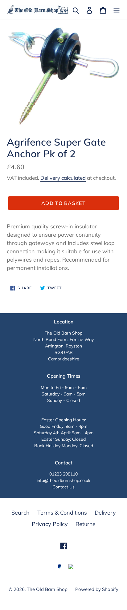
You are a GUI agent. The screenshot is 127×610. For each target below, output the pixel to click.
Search (20, 512)
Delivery (105, 512)
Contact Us (63, 487)
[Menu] (116, 9)
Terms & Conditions (62, 512)
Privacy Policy (50, 524)
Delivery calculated (63, 178)
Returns (86, 524)
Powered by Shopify (96, 589)
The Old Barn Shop (47, 589)
